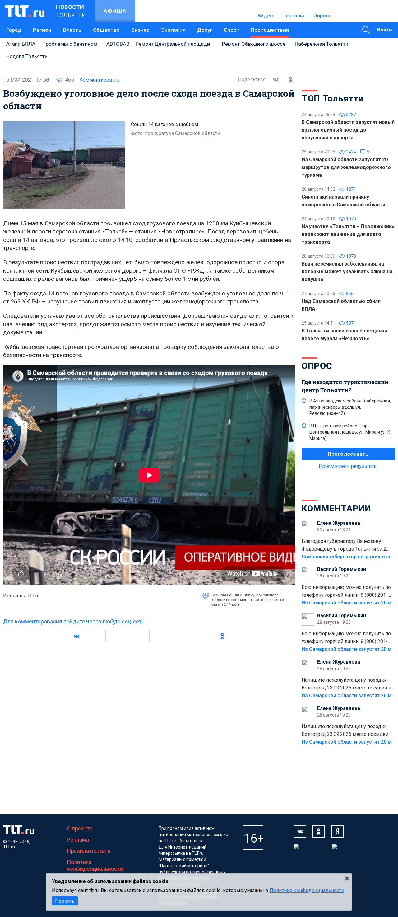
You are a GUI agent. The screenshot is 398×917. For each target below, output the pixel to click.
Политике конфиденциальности (307, 890)
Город (13, 30)
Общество (106, 30)
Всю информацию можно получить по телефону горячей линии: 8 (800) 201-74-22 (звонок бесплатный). (346, 591)
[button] (76, 636)
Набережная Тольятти (321, 44)
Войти (384, 30)
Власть (72, 30)
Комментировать (99, 80)
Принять (65, 901)
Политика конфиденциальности (95, 865)
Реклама (78, 839)
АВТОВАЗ (117, 44)
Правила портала (88, 851)
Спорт (231, 30)
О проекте (79, 828)
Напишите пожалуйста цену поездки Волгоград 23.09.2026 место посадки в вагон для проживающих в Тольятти (346, 684)
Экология (173, 30)
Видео (265, 15)
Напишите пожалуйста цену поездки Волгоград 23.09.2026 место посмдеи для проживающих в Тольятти (345, 730)
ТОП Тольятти (332, 98)
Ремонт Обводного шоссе (253, 44)
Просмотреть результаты (348, 466)
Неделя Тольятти (27, 56)
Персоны (293, 15)
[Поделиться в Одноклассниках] (287, 79)
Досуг (204, 30)
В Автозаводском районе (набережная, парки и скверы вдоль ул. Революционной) (350, 407)
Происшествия (270, 30)
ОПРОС (317, 366)
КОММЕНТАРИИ (336, 508)
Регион (42, 30)
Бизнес (140, 30)
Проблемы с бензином (69, 44)
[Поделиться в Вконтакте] (273, 79)
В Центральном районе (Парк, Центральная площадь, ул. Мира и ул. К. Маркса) (350, 432)
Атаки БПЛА (20, 44)
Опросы (323, 15)
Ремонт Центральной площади (173, 44)
